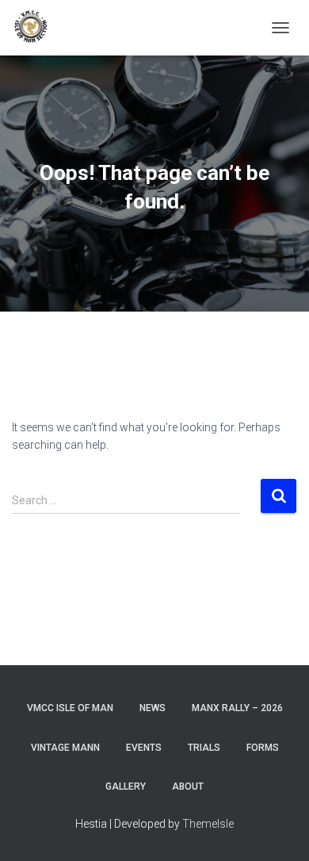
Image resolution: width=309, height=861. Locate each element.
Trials (204, 747)
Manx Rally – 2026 (237, 708)
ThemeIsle (208, 823)
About (188, 786)
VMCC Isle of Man (70, 708)
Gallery (125, 786)
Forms (262, 747)
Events (144, 747)
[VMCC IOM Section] (37, 28)
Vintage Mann (65, 747)
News (152, 708)
